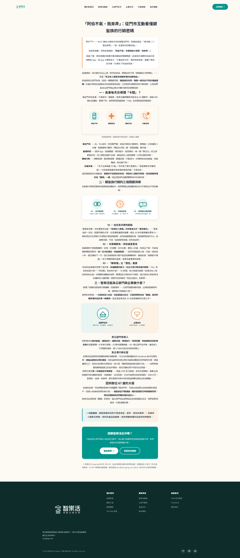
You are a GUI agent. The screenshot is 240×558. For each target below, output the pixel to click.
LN (195, 551)
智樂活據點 (103, 6)
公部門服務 (143, 502)
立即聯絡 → (220, 6)
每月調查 (153, 6)
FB (189, 551)
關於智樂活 (89, 6)
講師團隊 (110, 507)
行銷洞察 (141, 6)
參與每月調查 (130, 450)
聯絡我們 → (109, 450)
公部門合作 (116, 6)
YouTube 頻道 (111, 511)
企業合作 (129, 6)
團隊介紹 (110, 502)
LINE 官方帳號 (176, 498)
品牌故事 (110, 498)
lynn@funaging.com (125, 467)
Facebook (175, 502)
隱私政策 (174, 507)
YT (183, 551)
